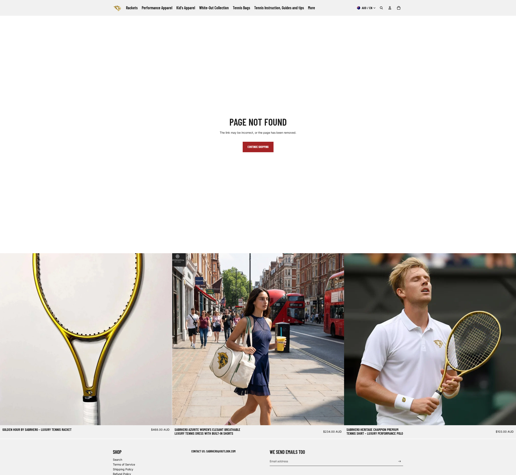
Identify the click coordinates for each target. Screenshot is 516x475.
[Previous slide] (6, 339)
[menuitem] (311, 8)
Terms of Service (124, 464)
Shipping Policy (123, 469)
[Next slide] (166, 339)
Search (117, 459)
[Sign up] (399, 461)
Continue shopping (258, 147)
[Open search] (381, 7)
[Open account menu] (389, 7)
